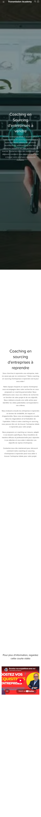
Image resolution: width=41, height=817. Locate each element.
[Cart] (39, 1)
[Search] (35, 1)
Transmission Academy (20, 1)
